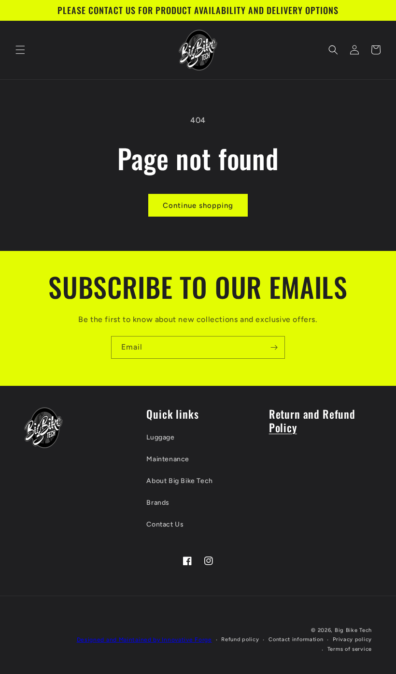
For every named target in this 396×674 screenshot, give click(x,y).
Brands (158, 502)
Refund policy (240, 639)
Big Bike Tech (353, 630)
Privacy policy (352, 639)
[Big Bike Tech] (43, 427)
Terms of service (349, 649)
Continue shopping (198, 205)
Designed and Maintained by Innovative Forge (144, 639)
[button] (20, 49)
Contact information (296, 639)
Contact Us (165, 524)
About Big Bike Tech (179, 481)
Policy (283, 427)
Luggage (160, 437)
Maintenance (167, 459)
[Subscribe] (273, 347)
